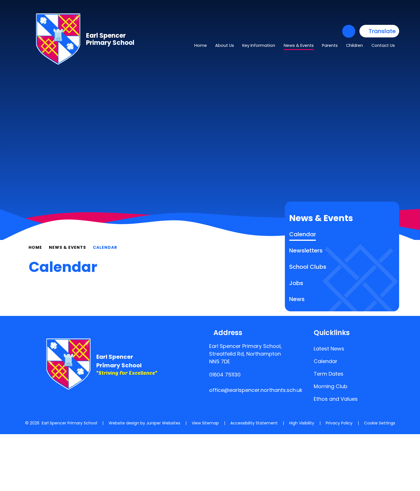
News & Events (67, 247)
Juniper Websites (163, 423)
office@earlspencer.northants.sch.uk (255, 390)
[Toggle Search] (348, 31)
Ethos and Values (336, 398)
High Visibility (301, 423)
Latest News (329, 348)
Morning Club (330, 386)
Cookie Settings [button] (379, 423)
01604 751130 (225, 374)
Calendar (105, 247)
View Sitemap (205, 423)
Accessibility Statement (254, 423)
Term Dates (328, 373)
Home (35, 247)
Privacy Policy (339, 423)
